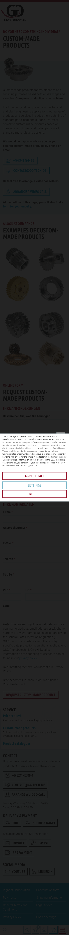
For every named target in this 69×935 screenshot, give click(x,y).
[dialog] (34, 467)
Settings (34, 485)
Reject (34, 494)
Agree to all (34, 476)
